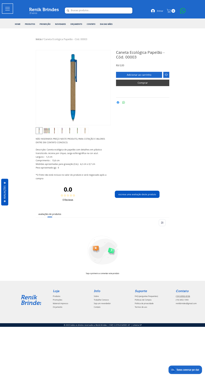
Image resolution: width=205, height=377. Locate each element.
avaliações (4, 192)
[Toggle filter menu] (162, 222)
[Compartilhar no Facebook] (118, 102)
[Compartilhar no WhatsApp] (123, 102)
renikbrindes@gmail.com (186, 303)
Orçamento (57, 307)
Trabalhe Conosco (101, 300)
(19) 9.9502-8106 (183, 296)
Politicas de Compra (143, 300)
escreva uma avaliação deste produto (137, 194)
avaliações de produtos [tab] (49, 214)
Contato (97, 307)
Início (39, 39)
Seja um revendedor (102, 303)
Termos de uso (141, 307)
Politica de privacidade (144, 303)
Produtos (56, 296)
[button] (30, 24)
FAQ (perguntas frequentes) (146, 296)
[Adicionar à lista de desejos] (166, 75)
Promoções (57, 300)
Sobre (96, 296)
